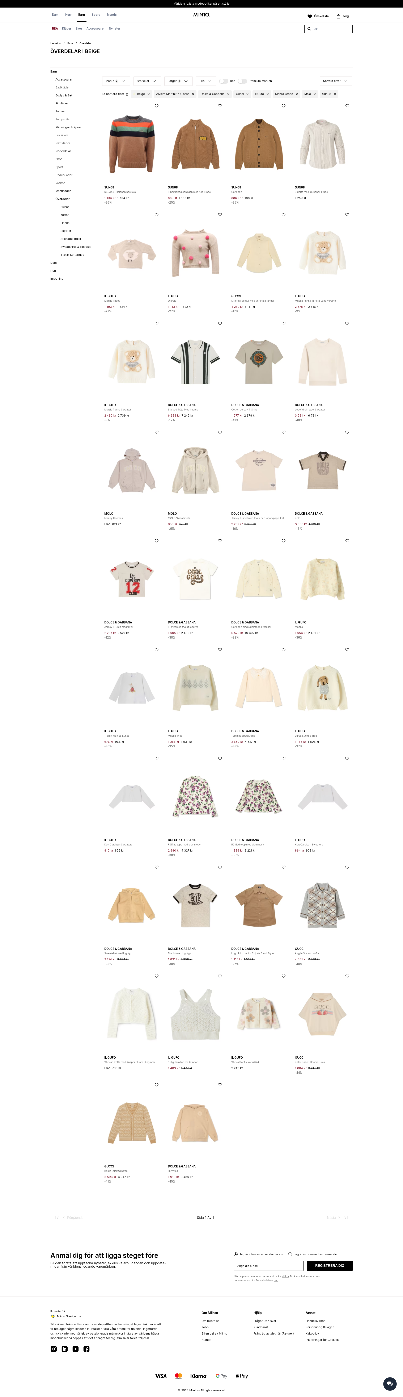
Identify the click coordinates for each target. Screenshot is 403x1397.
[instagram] (53, 1349)
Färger (174, 81)
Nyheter (114, 28)
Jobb (205, 1327)
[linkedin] (64, 1349)
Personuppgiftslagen (320, 1327)
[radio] (236, 1254)
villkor (285, 1276)
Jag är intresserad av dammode (261, 1254)
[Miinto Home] (201, 15)
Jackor (60, 111)
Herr (68, 14)
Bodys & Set (63, 95)
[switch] (227, 81)
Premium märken (260, 81)
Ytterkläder (63, 191)
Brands (111, 14)
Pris (201, 81)
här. (276, 1280)
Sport (96, 14)
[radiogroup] (293, 1254)
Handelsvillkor (315, 1321)
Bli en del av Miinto (214, 1333)
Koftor (64, 215)
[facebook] (86, 1349)
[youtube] (75, 1349)
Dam (55, 14)
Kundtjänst (261, 1327)
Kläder (66, 28)
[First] (57, 1217)
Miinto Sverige (66, 1316)
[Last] (345, 1217)
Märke (112, 81)
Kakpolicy (312, 1333)
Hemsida (55, 43)
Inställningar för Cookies (322, 1340)
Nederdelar (63, 151)
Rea (232, 81)
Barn (81, 14)
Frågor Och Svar (265, 1321)
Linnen (64, 223)
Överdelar (62, 199)
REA (55, 28)
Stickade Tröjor (70, 239)
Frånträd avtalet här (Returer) (274, 1333)
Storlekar (143, 81)
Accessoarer (95, 28)
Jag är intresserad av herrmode (315, 1254)
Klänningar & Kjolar (68, 127)
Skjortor (65, 231)
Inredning (56, 278)
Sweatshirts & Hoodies (75, 246)
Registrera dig (329, 1265)
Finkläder (61, 103)
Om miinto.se (210, 1321)
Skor (79, 28)
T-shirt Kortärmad (72, 254)
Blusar (64, 207)
